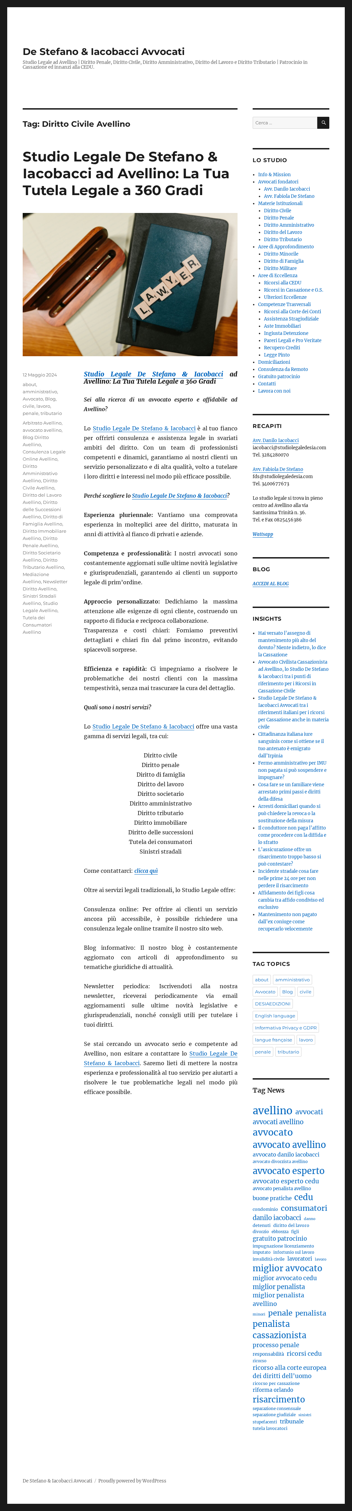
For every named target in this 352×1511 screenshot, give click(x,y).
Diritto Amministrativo (289, 225)
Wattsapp (263, 534)
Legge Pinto (277, 355)
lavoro (43, 406)
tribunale (292, 1421)
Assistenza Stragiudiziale (291, 319)
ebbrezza (280, 1231)
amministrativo (40, 391)
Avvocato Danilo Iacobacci (286, 1154)
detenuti (262, 1225)
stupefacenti (265, 1422)
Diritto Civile (277, 211)
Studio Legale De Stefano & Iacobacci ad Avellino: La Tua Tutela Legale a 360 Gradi (126, 173)
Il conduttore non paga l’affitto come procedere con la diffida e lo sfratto (292, 835)
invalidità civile (269, 1259)
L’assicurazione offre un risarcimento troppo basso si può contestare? (289, 857)
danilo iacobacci (277, 1218)
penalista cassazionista (279, 1329)
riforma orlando (273, 1390)
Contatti (267, 384)
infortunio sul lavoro (293, 1252)
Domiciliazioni (274, 362)
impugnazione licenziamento (283, 1246)
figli (295, 1231)
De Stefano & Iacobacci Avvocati (104, 51)
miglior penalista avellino (278, 1300)
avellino (273, 1110)
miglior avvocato (287, 1268)
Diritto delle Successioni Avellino (42, 509)
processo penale (276, 1345)
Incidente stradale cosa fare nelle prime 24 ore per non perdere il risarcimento (288, 878)
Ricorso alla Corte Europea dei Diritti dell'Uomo (290, 1372)
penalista (310, 1313)
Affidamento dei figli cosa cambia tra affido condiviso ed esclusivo (291, 900)
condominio (265, 1209)
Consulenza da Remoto (283, 369)
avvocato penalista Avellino (282, 1189)
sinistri (304, 1415)
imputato (262, 1252)
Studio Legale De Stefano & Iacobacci (153, 374)
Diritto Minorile (281, 254)
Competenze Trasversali (284, 304)
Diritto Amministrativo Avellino (40, 473)
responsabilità (268, 1354)
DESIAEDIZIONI (272, 1003)
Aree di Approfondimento (286, 247)
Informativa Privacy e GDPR (286, 1027)
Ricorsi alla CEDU (282, 283)
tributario (51, 413)
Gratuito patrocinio (279, 377)
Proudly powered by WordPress (132, 1481)
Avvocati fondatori (278, 182)
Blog (50, 399)
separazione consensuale (277, 1408)
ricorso (259, 1360)
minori (259, 1314)
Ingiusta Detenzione (286, 333)
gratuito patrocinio (280, 1238)
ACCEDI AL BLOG (271, 584)
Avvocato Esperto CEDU (286, 1181)
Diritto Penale (279, 218)
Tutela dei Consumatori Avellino (37, 625)
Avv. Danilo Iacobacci (287, 189)
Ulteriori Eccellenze (285, 297)
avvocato (273, 1132)
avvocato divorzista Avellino (280, 1161)
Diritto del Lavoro (283, 232)
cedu (303, 1197)
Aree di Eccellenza (277, 276)
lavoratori (299, 1258)
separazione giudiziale (274, 1414)
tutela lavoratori (270, 1428)
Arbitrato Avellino (42, 423)
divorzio (261, 1231)
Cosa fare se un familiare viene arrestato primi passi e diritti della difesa (291, 792)
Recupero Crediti (282, 348)
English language (275, 1015)
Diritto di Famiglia (284, 261)
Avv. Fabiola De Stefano (289, 196)
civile (28, 406)
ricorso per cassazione (276, 1383)
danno (309, 1219)
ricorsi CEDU (304, 1353)
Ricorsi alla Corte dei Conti (292, 312)
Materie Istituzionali (280, 203)
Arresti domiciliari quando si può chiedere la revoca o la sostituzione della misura (289, 813)
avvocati (309, 1111)
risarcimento (279, 1400)
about (29, 384)
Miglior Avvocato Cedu (285, 1278)
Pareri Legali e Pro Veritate (292, 340)
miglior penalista (279, 1287)
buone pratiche (272, 1198)
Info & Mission (274, 175)
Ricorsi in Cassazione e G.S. (293, 290)
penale (30, 413)
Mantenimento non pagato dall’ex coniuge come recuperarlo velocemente (287, 922)
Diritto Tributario (283, 240)
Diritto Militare (280, 268)
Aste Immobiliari (282, 326)
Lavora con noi (274, 391)
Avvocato (33, 399)
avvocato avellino (42, 430)
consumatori (304, 1208)
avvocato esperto (288, 1170)
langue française (273, 1039)
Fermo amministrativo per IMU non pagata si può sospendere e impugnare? (292, 770)
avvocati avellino (278, 1122)
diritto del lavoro (291, 1225)
